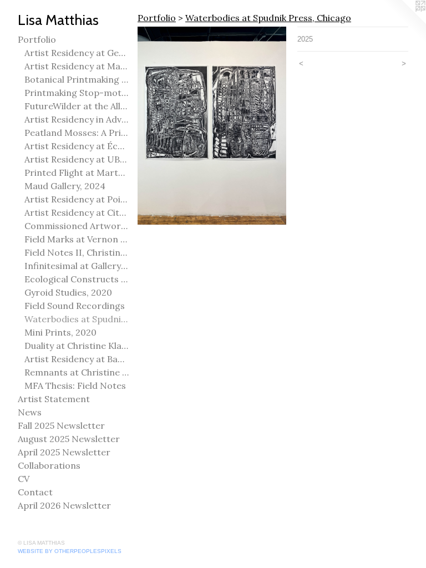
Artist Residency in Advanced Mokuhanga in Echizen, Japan (76, 119)
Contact (35, 492)
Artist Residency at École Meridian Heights (76, 145)
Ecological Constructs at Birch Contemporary (76, 279)
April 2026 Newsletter (64, 505)
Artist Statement (54, 398)
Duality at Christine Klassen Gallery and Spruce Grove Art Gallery (76, 345)
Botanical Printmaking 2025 (76, 79)
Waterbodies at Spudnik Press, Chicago (76, 318)
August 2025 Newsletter (69, 438)
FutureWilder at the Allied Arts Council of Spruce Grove (76, 105)
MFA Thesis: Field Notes (75, 385)
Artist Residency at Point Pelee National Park (76, 199)
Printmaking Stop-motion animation (76, 92)
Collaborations (49, 465)
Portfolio (37, 39)
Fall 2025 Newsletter (61, 425)
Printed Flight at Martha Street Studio (76, 172)
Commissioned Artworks (76, 225)
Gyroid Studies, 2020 (68, 292)
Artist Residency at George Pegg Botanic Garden (76, 52)
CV (23, 478)
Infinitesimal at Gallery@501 (76, 265)
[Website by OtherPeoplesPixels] (404, 22)
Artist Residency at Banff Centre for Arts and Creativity (76, 358)
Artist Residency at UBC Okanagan (76, 159)
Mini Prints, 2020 (60, 332)
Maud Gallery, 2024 (64, 185)
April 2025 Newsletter (64, 452)
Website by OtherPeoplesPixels (69, 551)
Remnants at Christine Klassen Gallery (76, 372)
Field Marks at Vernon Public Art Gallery (76, 239)
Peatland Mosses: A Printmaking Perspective (76, 132)
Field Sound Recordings (74, 305)
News (30, 412)
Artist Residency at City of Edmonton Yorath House (76, 212)
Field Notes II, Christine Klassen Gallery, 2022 (76, 252)
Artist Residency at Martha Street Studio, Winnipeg (76, 66)
